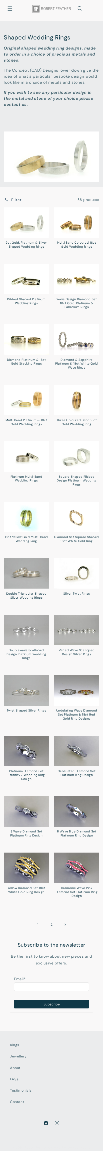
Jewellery (18, 1056)
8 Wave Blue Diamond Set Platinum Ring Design (76, 833)
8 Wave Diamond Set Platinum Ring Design (26, 833)
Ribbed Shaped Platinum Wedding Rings (26, 301)
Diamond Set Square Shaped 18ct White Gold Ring (76, 539)
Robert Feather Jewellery (42, 1147)
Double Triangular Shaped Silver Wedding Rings (26, 596)
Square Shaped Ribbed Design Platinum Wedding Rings (76, 480)
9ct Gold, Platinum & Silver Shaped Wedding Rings (26, 245)
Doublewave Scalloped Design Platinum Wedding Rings (26, 654)
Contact (17, 1101)
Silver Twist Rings (76, 594)
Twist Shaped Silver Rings (26, 711)
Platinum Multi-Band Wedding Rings (26, 479)
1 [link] (38, 924)
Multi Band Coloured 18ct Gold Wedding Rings (76, 245)
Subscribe (52, 1004)
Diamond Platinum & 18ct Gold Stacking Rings (26, 362)
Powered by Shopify (76, 1147)
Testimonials (21, 1090)
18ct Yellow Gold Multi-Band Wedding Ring (26, 539)
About (15, 1068)
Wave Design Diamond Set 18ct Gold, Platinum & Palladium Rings (76, 303)
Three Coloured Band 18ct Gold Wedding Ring (76, 422)
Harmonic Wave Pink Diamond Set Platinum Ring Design (77, 892)
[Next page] (65, 924)
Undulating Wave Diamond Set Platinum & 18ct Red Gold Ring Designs (76, 714)
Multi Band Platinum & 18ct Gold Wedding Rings (26, 422)
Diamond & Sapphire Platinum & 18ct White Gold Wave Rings (76, 364)
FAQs (14, 1079)
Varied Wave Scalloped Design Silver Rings (77, 652)
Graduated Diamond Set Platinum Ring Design (77, 773)
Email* (20, 979)
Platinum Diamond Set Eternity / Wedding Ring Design (26, 775)
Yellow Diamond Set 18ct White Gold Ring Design (26, 890)
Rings (14, 1045)
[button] (10, 8)
